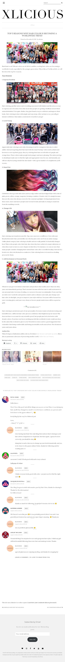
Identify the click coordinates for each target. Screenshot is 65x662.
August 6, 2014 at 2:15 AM (16, 510)
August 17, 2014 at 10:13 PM (16, 534)
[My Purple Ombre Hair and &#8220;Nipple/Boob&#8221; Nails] (11, 356)
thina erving (22, 377)
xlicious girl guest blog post (39, 380)
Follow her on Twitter (46, 336)
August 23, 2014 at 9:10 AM (21, 548)
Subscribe (32, 639)
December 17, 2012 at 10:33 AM (22, 430)
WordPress (40, 656)
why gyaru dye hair (23, 380)
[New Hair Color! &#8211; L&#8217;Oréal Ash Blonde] (52, 356)
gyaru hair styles (46, 375)
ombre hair (56, 375)
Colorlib (29, 656)
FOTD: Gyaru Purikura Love (30, 362)
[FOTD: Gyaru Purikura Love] (31, 356)
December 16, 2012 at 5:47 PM (17, 399)
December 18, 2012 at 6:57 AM (17, 455)
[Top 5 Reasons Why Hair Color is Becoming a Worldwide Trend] (32, 52)
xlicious (41, 39)
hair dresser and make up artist (47, 334)
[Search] (62, 3)
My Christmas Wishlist (54, 607)
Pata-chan (14, 397)
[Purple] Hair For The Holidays (13, 607)
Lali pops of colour (16, 463)
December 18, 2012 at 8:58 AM (22, 470)
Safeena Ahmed (16, 508)
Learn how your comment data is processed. (42, 602)
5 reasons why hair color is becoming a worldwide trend (22, 375)
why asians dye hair (34, 377)
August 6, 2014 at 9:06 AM (21, 524)
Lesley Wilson (16, 532)
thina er (14, 377)
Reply (22, 397)
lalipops (13, 453)
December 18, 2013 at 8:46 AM (22, 499)
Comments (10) (32, 370)
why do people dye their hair (51, 377)
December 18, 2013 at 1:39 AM (17, 483)
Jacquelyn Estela (17, 481)
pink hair (7, 377)
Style (32, 25)
